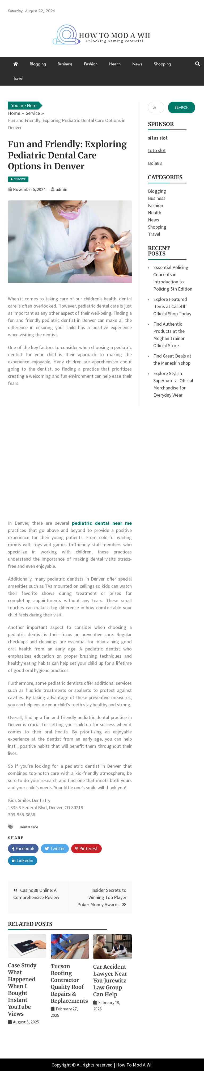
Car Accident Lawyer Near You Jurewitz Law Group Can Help (110, 980)
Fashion (90, 64)
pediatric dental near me (101, 523)
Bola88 (155, 163)
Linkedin (24, 860)
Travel (18, 78)
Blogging (38, 64)
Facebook (24, 848)
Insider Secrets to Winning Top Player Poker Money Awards (101, 897)
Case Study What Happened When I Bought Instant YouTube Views (22, 989)
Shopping (162, 64)
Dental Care (29, 827)
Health (115, 64)
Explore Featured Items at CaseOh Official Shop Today (172, 306)
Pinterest (88, 848)
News (137, 64)
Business (65, 64)
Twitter (57, 848)
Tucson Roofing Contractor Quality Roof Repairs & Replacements (69, 983)
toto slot (157, 150)
